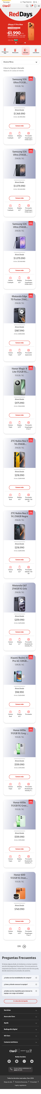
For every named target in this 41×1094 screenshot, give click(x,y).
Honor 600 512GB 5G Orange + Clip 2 (19, 877)
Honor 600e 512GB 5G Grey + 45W (19, 732)
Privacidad (33, 1082)
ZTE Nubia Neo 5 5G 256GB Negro (19, 515)
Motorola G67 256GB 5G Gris (19, 587)
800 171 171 (18, 1070)
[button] (31, 5)
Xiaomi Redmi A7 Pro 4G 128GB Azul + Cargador (19, 660)
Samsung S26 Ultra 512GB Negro (19, 81)
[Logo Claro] (7, 5)
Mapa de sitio (8, 1082)
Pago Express (27, 2)
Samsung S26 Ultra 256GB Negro (19, 154)
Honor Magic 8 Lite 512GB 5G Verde (19, 371)
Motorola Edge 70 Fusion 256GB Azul (19, 298)
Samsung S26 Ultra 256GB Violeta (19, 226)
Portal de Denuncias (21, 1082)
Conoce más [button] (19, 126)
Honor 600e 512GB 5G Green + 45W (19, 804)
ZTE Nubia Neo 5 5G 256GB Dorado (19, 443)
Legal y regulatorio (20, 1085)
